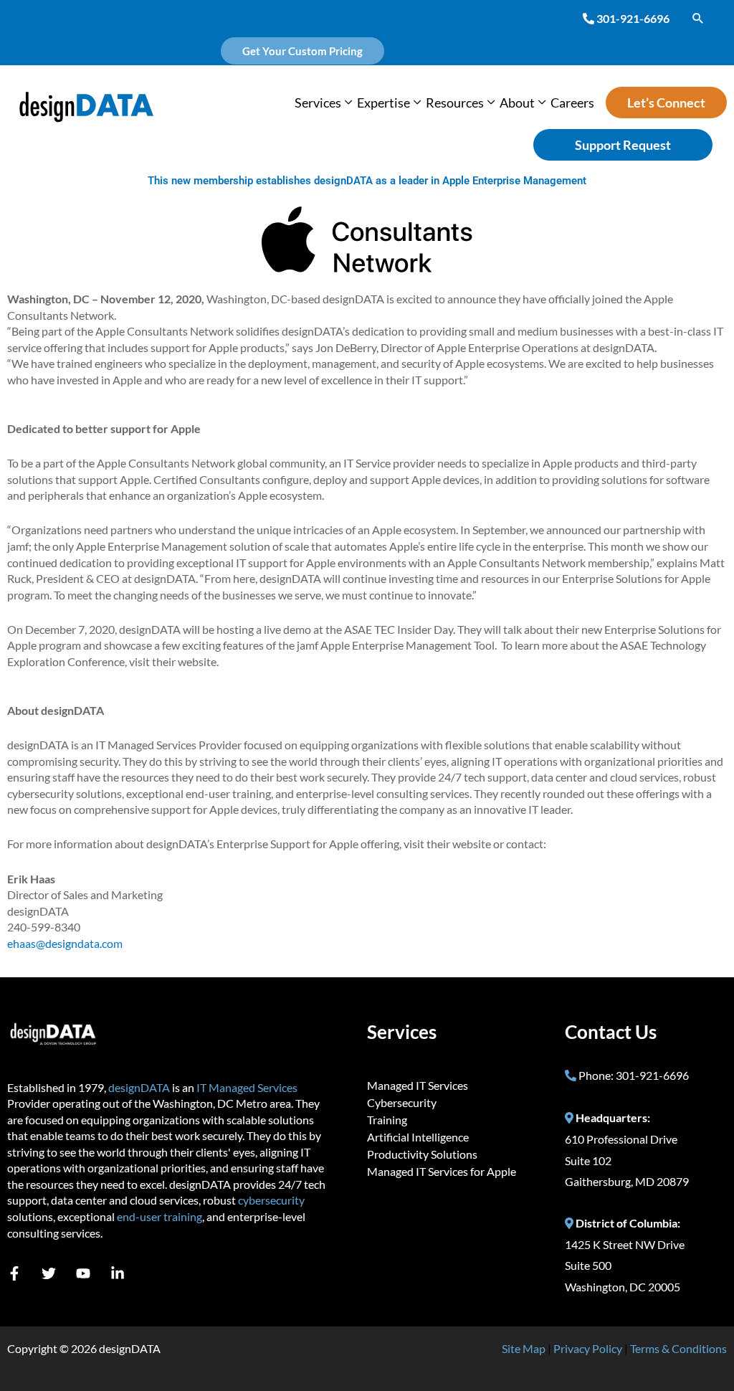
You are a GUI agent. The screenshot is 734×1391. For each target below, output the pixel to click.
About (517, 102)
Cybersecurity (402, 1102)
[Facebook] (14, 1273)
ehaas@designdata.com (65, 943)
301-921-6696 (632, 18)
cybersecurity (271, 1200)
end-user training (159, 1216)
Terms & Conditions (678, 1348)
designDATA (139, 1087)
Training (387, 1119)
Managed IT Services (417, 1085)
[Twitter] (49, 1273)
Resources (455, 102)
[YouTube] (83, 1273)
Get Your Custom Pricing (302, 50)
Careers (572, 102)
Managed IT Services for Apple (441, 1171)
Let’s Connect (666, 102)
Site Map (523, 1348)
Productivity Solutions (422, 1154)
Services (318, 102)
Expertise (383, 102)
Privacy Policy (587, 1348)
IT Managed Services (246, 1087)
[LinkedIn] (117, 1273)
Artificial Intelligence (418, 1137)
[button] (698, 18)
